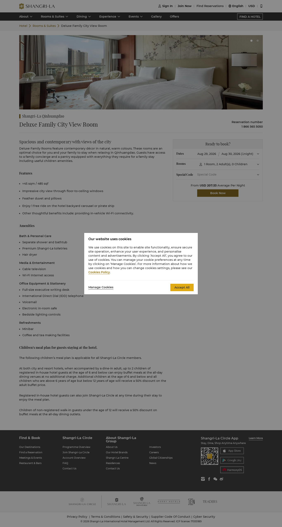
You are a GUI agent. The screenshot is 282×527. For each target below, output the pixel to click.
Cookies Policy (99, 272)
